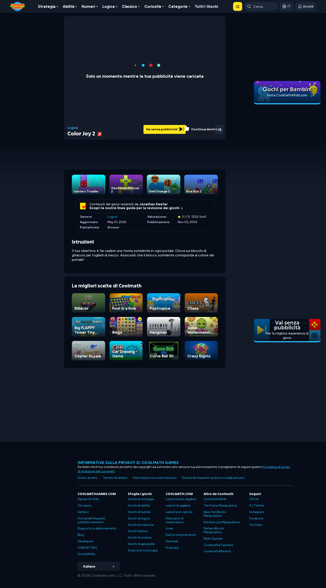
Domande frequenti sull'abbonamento (91, 520)
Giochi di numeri (139, 512)
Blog (81, 535)
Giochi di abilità (139, 505)
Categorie (177, 6)
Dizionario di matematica (174, 520)
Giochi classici (138, 531)
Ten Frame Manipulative (220, 505)
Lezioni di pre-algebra (181, 499)
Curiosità (152, 6)
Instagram (256, 512)
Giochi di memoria (141, 525)
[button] (237, 6)
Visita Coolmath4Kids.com (287, 95)
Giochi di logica (139, 518)
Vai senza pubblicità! (162, 129)
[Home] (17, 6)
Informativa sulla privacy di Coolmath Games (128, 462)
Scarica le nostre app (143, 550)
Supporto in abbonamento (97, 528)
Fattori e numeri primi (181, 535)
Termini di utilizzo (115, 478)
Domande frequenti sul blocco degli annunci (213, 478)
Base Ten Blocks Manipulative (215, 514)
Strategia (46, 6)
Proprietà (172, 548)
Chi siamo (85, 505)
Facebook (256, 518)
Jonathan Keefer (153, 204)
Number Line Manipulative (222, 522)
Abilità (68, 6)
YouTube (255, 525)
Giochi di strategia (141, 499)
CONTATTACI (87, 548)
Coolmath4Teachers (218, 545)
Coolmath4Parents (217, 551)
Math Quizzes (213, 538)
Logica (108, 6)
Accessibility (86, 554)
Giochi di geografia (141, 544)
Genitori (83, 512)
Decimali (172, 541)
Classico (129, 6)
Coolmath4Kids (215, 499)
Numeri (88, 6)
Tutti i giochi (206, 6)
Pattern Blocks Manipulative (214, 530)
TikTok (254, 499)
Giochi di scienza (139, 537)
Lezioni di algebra (178, 505)
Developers (85, 541)
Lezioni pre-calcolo (179, 512)
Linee (169, 528)
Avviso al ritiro (88, 478)
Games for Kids (88, 499)
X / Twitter (256, 505)
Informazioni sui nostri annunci (155, 478)
